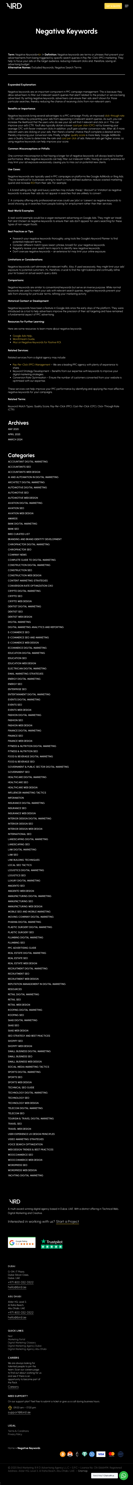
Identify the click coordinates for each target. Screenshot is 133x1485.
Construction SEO (20, 570)
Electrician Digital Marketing (27, 668)
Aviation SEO (16, 508)
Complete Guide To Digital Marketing (32, 559)
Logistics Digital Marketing (26, 870)
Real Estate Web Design (22, 963)
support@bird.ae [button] (19, 1412)
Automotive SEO (18, 492)
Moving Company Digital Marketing (31, 916)
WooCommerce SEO (20, 1154)
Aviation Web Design (20, 513)
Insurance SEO (17, 808)
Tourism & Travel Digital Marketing (31, 1118)
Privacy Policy (15, 1434)
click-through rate (114, 115)
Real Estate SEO (18, 958)
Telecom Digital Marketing (25, 1108)
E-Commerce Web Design (23, 642)
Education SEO (17, 658)
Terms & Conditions (18, 1431)
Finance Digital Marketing (24, 730)
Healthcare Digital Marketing (27, 777)
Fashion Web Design (20, 725)
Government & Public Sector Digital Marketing (38, 766)
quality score (78, 135)
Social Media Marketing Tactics (28, 1066)
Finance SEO (15, 735)
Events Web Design (19, 709)
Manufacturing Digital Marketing (29, 896)
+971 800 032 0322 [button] (21, 1282)
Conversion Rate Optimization (30, 585)
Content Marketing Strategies (28, 580)
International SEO (19, 834)
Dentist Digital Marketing (24, 606)
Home (11, 1448)
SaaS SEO (13, 1025)
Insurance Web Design (22, 813)
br (40, 54)
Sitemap (83, 1470)
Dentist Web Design (20, 616)
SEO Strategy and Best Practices (29, 1035)
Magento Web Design (21, 891)
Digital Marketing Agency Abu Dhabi (27, 1349)
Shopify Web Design (20, 1046)
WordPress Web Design (22, 1170)
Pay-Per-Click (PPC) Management (31, 364)
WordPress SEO (17, 1165)
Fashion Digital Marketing (24, 715)
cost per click (69, 138)
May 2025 (13, 429)
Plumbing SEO (16, 942)
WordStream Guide (24, 339)
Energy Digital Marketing (24, 678)
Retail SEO (14, 999)
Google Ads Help (22, 335)
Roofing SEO (16, 1015)
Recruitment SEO (18, 973)
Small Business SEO (20, 1056)
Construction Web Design (24, 575)
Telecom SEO (16, 1113)
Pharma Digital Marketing (24, 922)
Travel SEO (15, 1123)
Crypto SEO (15, 596)
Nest (10, 1336)
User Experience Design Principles (31, 1134)
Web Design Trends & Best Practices (30, 1149)
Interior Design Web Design (25, 828)
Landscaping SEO (19, 844)
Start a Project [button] (67, 1221)
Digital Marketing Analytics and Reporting (36, 627)
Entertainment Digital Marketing (29, 694)
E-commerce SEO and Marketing (28, 637)
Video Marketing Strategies (26, 1139)
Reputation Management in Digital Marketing (37, 984)
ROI (33, 182)
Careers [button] (13, 1387)
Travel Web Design (19, 1128)
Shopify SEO (15, 1041)
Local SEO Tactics (20, 865)
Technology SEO (18, 1097)
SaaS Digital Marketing (22, 1020)
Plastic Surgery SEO (21, 932)
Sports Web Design (20, 1082)
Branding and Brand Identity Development (35, 539)
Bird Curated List (19, 534)
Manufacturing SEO (20, 901)
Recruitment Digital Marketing (28, 968)
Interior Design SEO (20, 823)
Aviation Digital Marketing (25, 503)
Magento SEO (16, 885)
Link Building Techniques (24, 859)
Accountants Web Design (24, 472)
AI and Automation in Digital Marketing (33, 477)
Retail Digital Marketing (23, 994)
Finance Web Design (20, 741)
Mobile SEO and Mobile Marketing (29, 911)
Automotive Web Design (23, 497)
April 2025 (14, 434)
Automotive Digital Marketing (27, 487)
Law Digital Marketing (22, 849)
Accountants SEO (19, 466)
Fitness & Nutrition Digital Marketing (32, 746)
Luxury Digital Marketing (24, 880)
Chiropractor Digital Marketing (29, 544)
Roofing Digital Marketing (25, 1009)
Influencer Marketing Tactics (27, 792)
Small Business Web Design (25, 1061)
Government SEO (19, 772)
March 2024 (15, 439)
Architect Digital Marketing (26, 482)
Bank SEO (13, 528)
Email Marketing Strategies (25, 673)
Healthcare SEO (18, 782)
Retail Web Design (19, 1004)
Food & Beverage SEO (21, 761)
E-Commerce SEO (19, 632)
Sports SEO (15, 1077)
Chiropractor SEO (19, 549)
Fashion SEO (15, 720)
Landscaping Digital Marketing (28, 839)
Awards (13, 518)
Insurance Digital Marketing (26, 803)
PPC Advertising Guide (22, 947)
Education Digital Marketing (26, 653)
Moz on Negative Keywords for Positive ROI (37, 342)
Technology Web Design (23, 1103)
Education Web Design (22, 663)
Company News (17, 554)
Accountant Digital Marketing (28, 461)
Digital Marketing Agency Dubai (25, 1345)
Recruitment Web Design (23, 978)
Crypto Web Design (20, 601)
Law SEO (13, 854)
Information (16, 797)
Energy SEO (15, 684)
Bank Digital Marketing (22, 523)
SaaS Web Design (18, 1030)
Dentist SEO (15, 611)
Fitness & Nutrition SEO (23, 751)
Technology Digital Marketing (28, 1092)
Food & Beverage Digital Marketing (30, 756)
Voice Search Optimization (25, 1144)
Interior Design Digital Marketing (29, 818)
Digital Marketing (19, 622)
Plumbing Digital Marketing (25, 937)
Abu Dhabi (14, 1296)
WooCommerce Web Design (25, 1159)
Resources (15, 989)
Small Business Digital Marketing (29, 1051)
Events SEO (15, 704)
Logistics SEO (17, 875)
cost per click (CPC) (84, 125)
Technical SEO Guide (21, 1087)
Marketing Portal (16, 1339)
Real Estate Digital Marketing (27, 953)
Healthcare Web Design (22, 787)
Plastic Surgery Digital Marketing (30, 927)
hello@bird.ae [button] (17, 1287)
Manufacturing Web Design (25, 906)
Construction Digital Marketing (29, 565)
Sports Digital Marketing (24, 1072)
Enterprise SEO (17, 689)
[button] (126, 6)
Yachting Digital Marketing (25, 1175)
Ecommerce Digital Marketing (27, 647)
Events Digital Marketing (24, 699)
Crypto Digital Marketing (24, 591)
